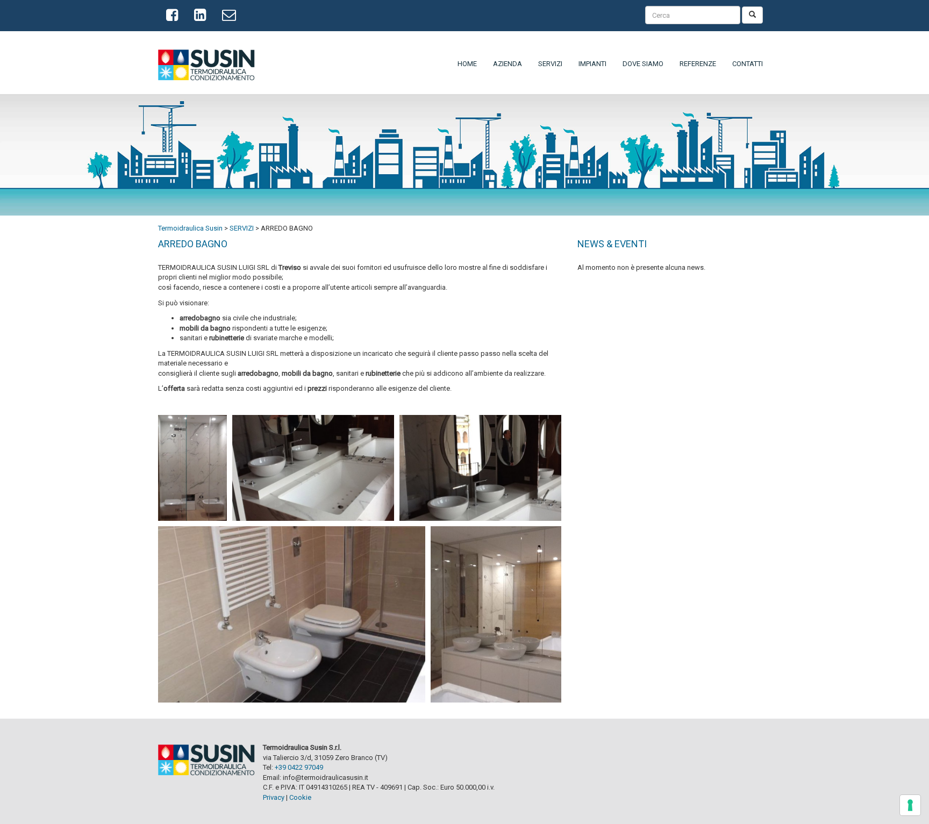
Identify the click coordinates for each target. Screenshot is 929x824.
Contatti (747, 64)
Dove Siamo (643, 64)
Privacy (273, 797)
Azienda (507, 64)
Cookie (300, 797)
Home (467, 64)
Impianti (592, 64)
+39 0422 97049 (299, 767)
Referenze (698, 64)
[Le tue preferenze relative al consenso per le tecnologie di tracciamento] (910, 805)
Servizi (550, 64)
